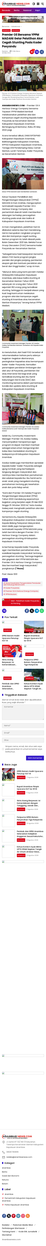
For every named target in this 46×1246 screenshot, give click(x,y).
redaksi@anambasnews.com (19, 1157)
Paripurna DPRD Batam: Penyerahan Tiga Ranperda (33, 662)
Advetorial (6, 30)
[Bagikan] (42, 52)
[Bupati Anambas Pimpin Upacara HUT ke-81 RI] (34, 627)
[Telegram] (37, 611)
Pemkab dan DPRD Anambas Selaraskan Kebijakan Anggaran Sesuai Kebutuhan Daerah (11, 686)
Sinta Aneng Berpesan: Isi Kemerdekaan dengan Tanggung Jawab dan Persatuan (11, 662)
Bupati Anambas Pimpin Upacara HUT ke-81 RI (33, 638)
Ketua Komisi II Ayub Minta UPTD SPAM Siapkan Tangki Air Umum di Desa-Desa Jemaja (33, 686)
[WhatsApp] (42, 611)
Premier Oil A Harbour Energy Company (21, 591)
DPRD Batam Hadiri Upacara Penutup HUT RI (10, 638)
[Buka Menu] (38, 3)
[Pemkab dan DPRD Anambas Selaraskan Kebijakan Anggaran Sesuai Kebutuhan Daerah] (12, 675)
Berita (4, 1172)
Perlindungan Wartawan (13, 1228)
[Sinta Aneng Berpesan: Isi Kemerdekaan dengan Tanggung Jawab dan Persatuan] (12, 651)
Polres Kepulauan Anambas (17, 1205)
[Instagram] (23, 1216)
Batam (5, 1183)
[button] (33, 3)
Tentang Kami (8, 1231)
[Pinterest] (14, 1216)
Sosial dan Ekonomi (10, 1176)
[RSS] (28, 1216)
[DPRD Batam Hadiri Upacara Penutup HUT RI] (12, 627)
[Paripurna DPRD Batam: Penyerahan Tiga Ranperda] (34, 651)
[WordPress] (18, 1216)
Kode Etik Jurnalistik (28, 1231)
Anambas (15, 30)
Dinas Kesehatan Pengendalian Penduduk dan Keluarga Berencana (22, 584)
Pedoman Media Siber (23, 1225)
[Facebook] (27, 611)
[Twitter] (32, 611)
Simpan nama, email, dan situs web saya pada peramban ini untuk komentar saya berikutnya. (23, 749)
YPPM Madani (10, 594)
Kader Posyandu (12, 588)
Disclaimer (7, 1235)
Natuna (5, 1179)
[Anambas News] (16, 3)
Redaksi (5, 51)
